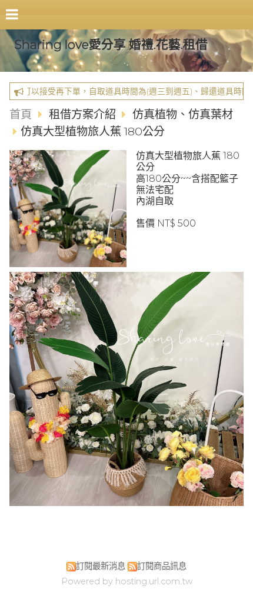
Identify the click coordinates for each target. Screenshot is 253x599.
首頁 (20, 114)
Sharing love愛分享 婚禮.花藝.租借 (111, 44)
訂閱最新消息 (100, 566)
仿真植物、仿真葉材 (182, 114)
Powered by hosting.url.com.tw (126, 581)
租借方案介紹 (84, 114)
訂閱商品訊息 (162, 566)
